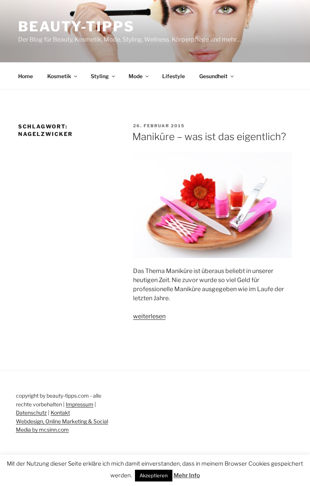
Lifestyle (173, 76)
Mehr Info (187, 475)
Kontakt (60, 412)
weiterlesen (149, 316)
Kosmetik (59, 76)
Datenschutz (31, 412)
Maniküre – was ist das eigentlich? (209, 136)
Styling (100, 76)
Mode (136, 76)
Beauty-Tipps (76, 26)
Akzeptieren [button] (154, 475)
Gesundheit (213, 76)
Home (25, 76)
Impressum (79, 404)
